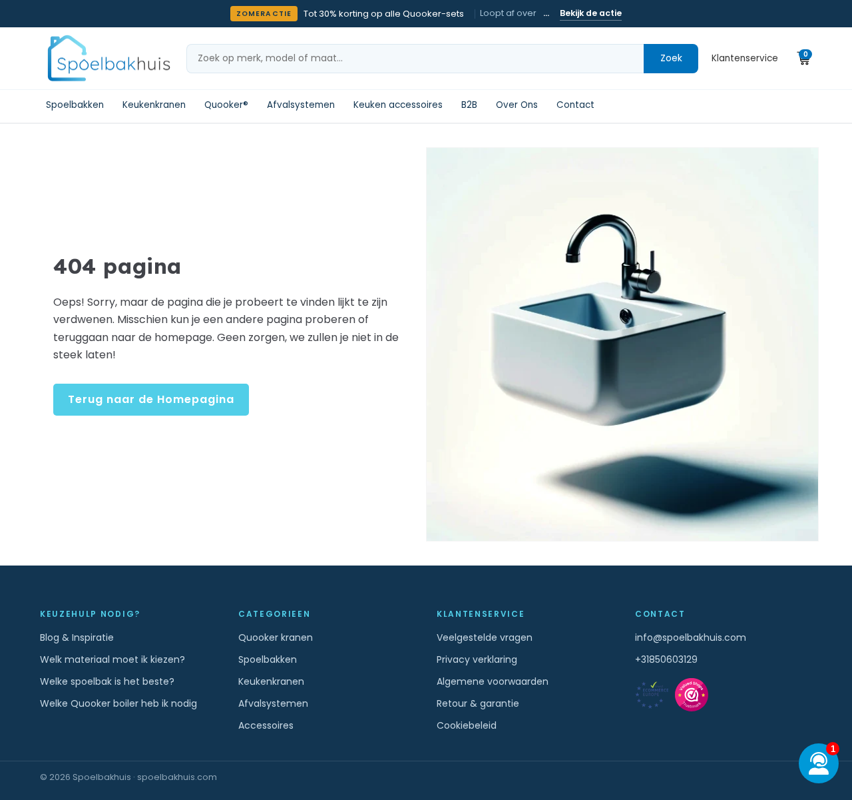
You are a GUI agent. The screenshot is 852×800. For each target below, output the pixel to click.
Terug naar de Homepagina (151, 399)
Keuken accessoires (398, 105)
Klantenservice (745, 58)
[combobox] (415, 58)
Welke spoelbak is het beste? (107, 681)
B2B (469, 105)
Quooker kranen (275, 637)
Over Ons (517, 105)
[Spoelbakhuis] (107, 58)
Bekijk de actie (591, 13)
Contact (575, 105)
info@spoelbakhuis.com (690, 637)
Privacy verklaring (477, 659)
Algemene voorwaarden (492, 681)
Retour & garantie (478, 703)
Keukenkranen (154, 105)
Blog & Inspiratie (77, 637)
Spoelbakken (75, 105)
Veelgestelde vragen (484, 637)
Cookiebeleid (467, 725)
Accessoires (266, 725)
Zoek (671, 58)
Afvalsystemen (301, 105)
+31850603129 (666, 659)
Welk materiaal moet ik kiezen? (112, 659)
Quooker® (226, 105)
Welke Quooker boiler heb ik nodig (118, 703)
